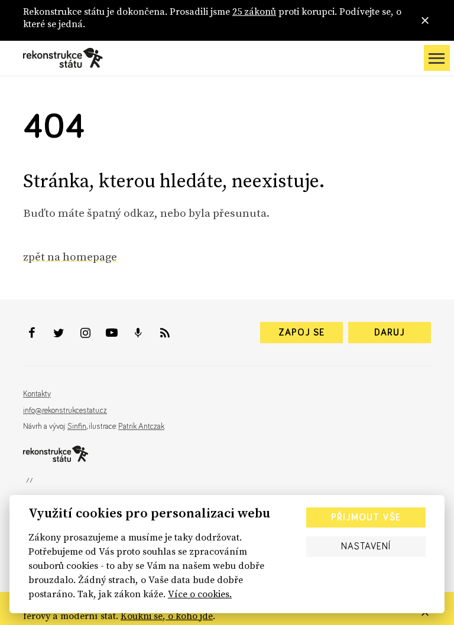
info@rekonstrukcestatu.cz (65, 410)
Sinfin (76, 426)
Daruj (389, 332)
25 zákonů (254, 11)
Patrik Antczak (141, 426)
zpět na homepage (70, 256)
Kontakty (37, 394)
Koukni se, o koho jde (167, 615)
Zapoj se (301, 332)
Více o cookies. (200, 593)
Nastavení (366, 546)
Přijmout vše (366, 517)
